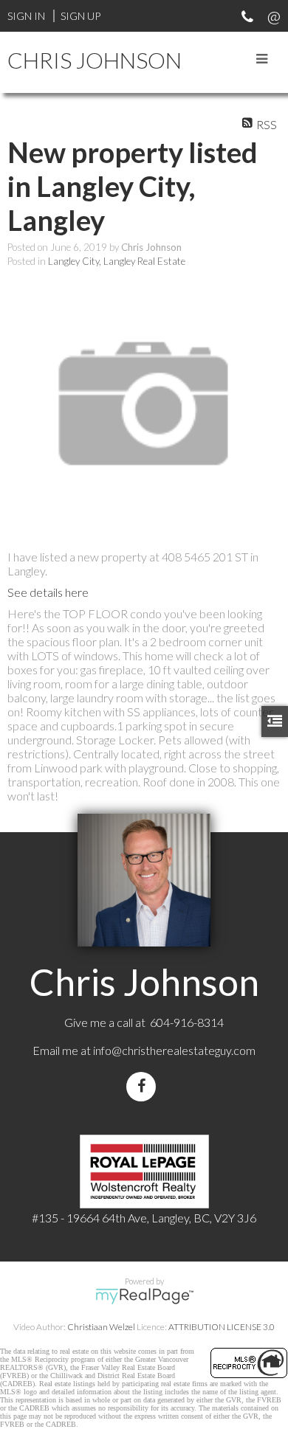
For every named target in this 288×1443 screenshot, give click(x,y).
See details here (48, 592)
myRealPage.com (144, 1296)
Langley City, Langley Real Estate (116, 261)
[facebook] (144, 1086)
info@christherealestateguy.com (174, 1050)
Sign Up (80, 16)
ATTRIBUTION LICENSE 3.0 (221, 1326)
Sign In (26, 16)
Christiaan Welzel (101, 1326)
